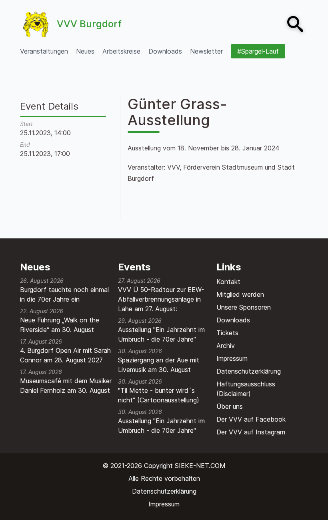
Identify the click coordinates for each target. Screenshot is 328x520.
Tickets (227, 333)
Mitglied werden (240, 294)
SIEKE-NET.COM (200, 466)
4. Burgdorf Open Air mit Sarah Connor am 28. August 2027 (65, 355)
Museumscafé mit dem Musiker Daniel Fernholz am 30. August (66, 385)
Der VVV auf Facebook (251, 419)
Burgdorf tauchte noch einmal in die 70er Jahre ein (64, 294)
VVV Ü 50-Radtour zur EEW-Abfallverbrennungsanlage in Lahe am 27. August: (161, 299)
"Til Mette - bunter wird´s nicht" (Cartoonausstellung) (158, 395)
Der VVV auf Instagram (250, 432)
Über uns (229, 406)
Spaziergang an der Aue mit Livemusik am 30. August (158, 365)
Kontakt (228, 282)
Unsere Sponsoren (243, 307)
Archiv (225, 346)
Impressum (232, 358)
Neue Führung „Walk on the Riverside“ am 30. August (59, 325)
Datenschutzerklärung (248, 371)
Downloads (233, 320)
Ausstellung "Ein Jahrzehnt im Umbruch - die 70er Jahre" (161, 334)
